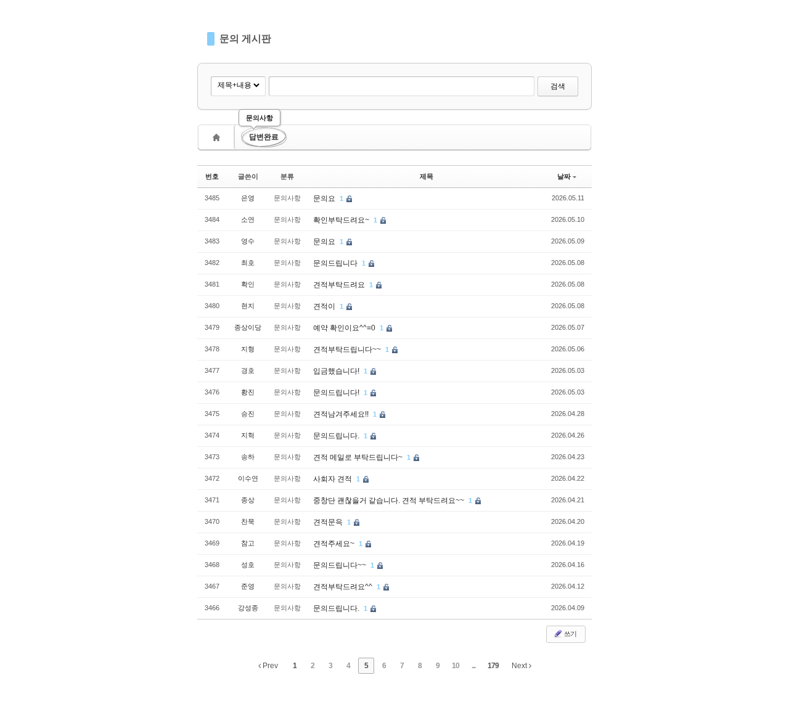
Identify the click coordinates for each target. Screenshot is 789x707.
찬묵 (248, 521)
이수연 (248, 478)
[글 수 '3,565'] (218, 137)
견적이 (325, 306)
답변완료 (264, 137)
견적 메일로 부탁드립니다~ (358, 457)
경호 (248, 370)
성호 (248, 564)
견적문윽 (329, 522)
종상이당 (247, 327)
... (473, 665)
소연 (248, 219)
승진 (248, 413)
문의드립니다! (337, 392)
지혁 (248, 435)
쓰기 (569, 633)
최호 (248, 262)
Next (520, 665)
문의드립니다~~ (340, 565)
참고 (248, 543)
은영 (248, 198)
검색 (557, 86)
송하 (248, 456)
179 (493, 665)
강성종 (248, 607)
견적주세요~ (334, 543)
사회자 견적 (333, 479)
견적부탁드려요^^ (343, 586)
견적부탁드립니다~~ (348, 349)
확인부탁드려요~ (342, 220)
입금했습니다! (337, 371)
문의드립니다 (336, 263)
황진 (248, 392)
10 (455, 665)
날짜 (564, 176)
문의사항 (259, 117)
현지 (248, 305)
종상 (248, 500)
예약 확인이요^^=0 (345, 328)
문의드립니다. (337, 435)
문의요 (325, 198)
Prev (269, 665)
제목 (426, 176)
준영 (248, 586)
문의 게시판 (245, 38)
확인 (248, 284)
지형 (248, 349)
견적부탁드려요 (340, 284)
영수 (248, 241)
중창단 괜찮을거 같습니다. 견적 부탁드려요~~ (389, 500)
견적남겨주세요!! (341, 414)
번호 (212, 176)
